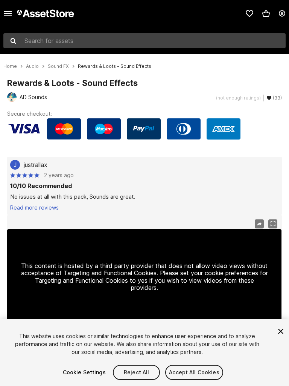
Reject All (136, 372)
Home (10, 66)
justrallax (35, 164)
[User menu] (282, 13)
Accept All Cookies (194, 372)
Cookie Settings (84, 372)
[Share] (259, 223)
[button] (266, 13)
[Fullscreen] (272, 223)
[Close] (280, 331)
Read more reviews (34, 207)
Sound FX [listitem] (58, 66)
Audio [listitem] (32, 66)
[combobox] (144, 40)
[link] (249, 13)
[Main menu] (7, 13)
